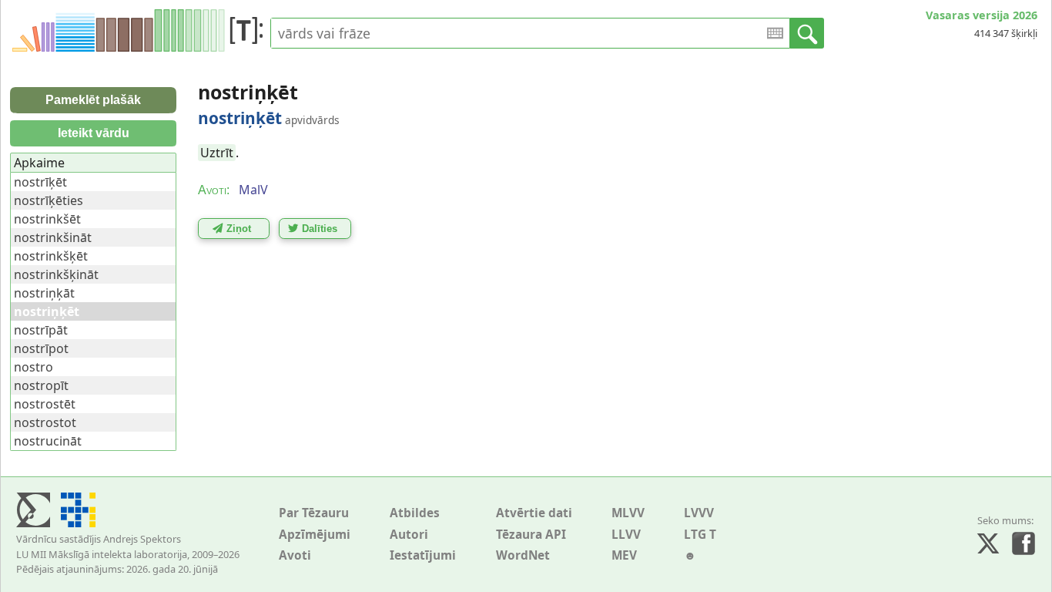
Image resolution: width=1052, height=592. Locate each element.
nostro (33, 366)
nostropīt (41, 385)
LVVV (699, 513)
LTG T (700, 534)
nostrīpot (41, 348)
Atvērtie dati (534, 513)
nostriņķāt (44, 292)
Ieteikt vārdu (93, 133)
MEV (624, 555)
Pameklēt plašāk (93, 99)
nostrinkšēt (47, 218)
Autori (409, 534)
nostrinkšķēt (51, 255)
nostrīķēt (40, 181)
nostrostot (45, 422)
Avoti (295, 555)
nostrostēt (44, 403)
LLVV (626, 534)
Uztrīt (216, 152)
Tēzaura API (531, 534)
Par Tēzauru (314, 513)
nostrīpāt (41, 329)
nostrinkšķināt (56, 274)
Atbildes (415, 513)
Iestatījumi (423, 555)
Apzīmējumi (314, 534)
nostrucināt (48, 440)
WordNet (523, 555)
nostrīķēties (48, 200)
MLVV (628, 513)
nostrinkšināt (53, 237)
